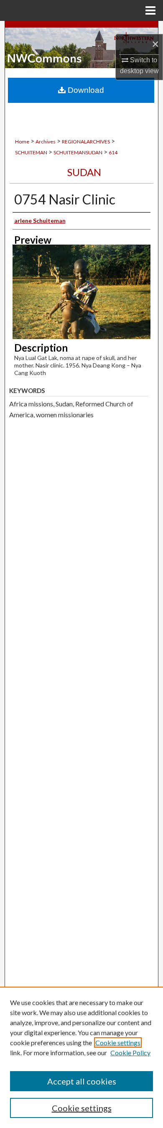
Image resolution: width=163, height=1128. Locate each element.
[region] (81, 1057)
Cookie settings (117, 1042)
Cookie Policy (130, 1053)
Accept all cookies (81, 1081)
